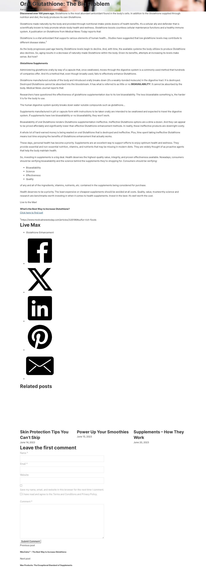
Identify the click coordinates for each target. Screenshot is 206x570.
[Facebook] (40, 263)
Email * (24, 463)
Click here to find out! (31, 212)
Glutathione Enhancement (40, 232)
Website (24, 474)
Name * (24, 452)
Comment (26, 501)
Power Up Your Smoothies (103, 431)
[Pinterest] (40, 350)
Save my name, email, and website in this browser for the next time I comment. (62, 489)
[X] (40, 292)
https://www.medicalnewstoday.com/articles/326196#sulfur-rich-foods (58, 219)
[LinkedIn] (40, 321)
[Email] (40, 378)
